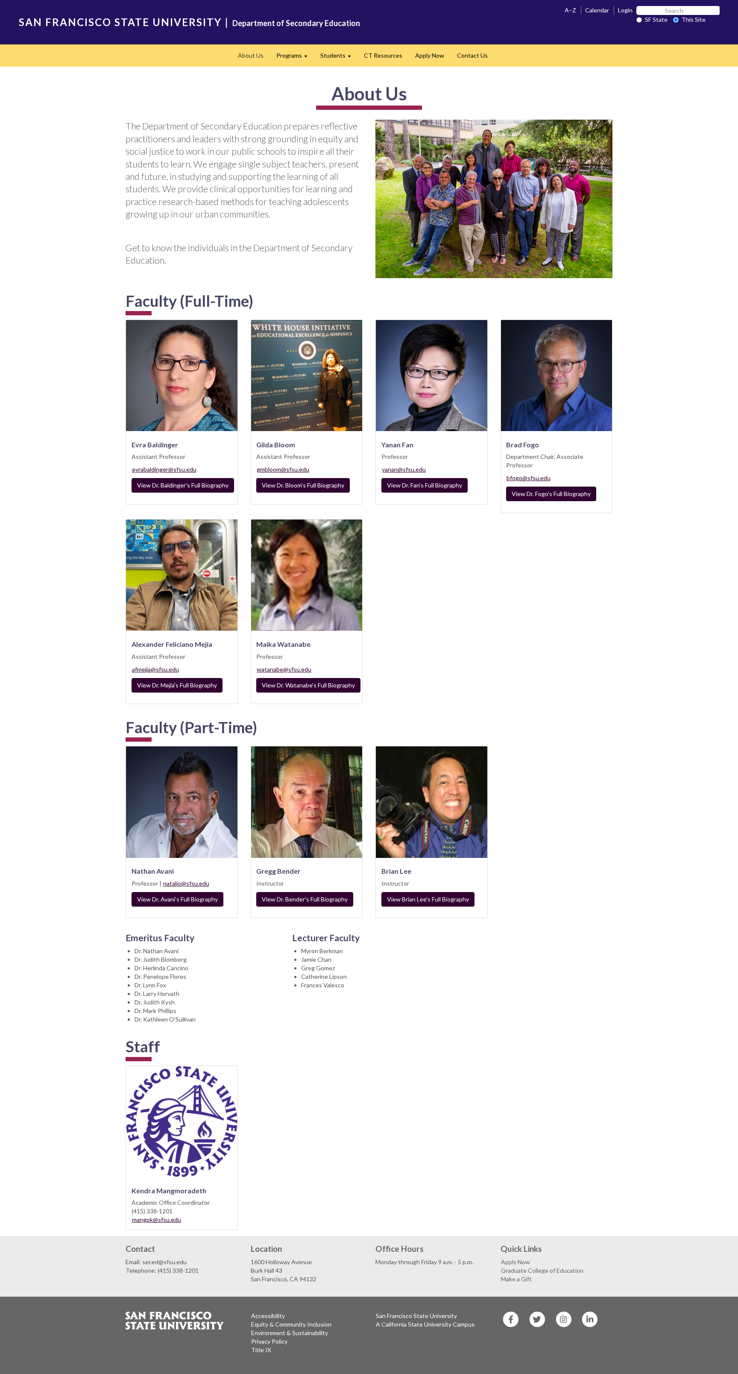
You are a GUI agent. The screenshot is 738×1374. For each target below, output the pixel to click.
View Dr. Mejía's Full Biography (177, 685)
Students (338, 58)
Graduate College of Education (542, 1270)
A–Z (570, 10)
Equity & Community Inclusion (291, 1324)
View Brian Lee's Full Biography (428, 899)
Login (625, 10)
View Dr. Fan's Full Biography (424, 485)
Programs (295, 58)
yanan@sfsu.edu (404, 469)
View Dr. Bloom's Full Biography (303, 485)
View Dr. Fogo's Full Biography (551, 493)
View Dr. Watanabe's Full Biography (308, 685)
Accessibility (268, 1315)
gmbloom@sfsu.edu (283, 469)
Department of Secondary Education (296, 23)
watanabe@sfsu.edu (284, 669)
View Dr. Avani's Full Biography (177, 899)
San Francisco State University (416, 1315)
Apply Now (429, 55)
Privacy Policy (269, 1341)
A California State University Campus (425, 1324)
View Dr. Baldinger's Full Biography (182, 485)
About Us (251, 55)
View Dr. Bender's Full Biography (305, 899)
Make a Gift (516, 1279)
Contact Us (472, 55)
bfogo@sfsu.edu (529, 477)
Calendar (597, 10)
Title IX (261, 1349)
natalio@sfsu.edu (186, 883)
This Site (694, 19)
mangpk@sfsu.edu (156, 1219)
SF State (656, 19)
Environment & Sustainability (289, 1332)
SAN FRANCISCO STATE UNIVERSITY (120, 22)
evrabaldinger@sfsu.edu (164, 469)
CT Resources (383, 55)
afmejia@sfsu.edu (155, 669)
